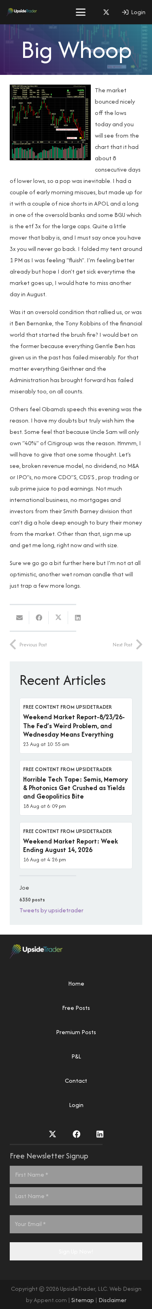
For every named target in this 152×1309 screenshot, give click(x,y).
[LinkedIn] (99, 1134)
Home (76, 983)
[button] (81, 12)
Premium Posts (76, 1032)
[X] (106, 12)
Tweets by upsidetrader (51, 910)
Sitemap (82, 1300)
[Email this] (19, 617)
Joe (24, 887)
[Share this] (39, 617)
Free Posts (76, 1007)
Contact (76, 1080)
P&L (76, 1056)
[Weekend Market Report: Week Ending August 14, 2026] (76, 845)
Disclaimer (112, 1300)
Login (76, 1105)
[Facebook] (76, 1134)
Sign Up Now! (76, 1251)
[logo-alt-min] (21, 12)
